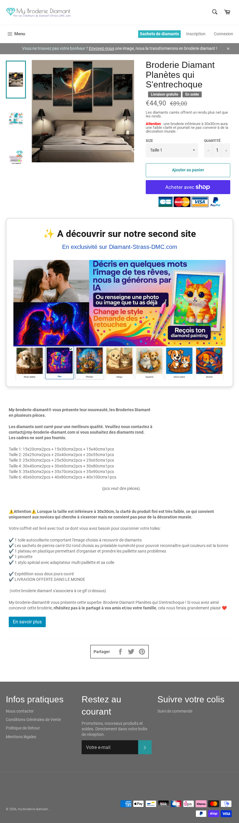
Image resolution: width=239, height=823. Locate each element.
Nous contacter (20, 711)
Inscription (195, 33)
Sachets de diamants (159, 33)
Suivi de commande (174, 711)
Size (149, 141)
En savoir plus (27, 622)
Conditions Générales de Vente (33, 719)
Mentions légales (21, 736)
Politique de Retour (23, 728)
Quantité (212, 141)
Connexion (223, 33)
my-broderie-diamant (33, 809)
